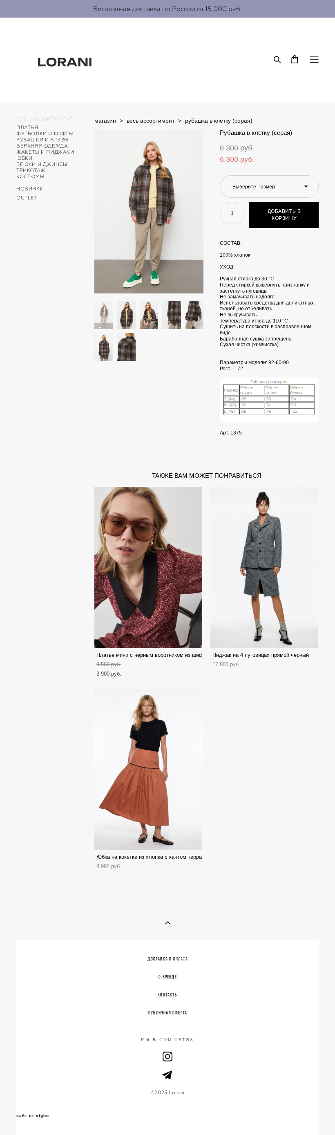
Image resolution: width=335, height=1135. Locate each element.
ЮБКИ (24, 158)
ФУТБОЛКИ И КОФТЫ (44, 134)
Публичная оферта (167, 1012)
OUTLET (27, 198)
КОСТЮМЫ (30, 176)
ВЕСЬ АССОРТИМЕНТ (44, 119)
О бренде (168, 976)
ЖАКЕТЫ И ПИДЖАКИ (45, 152)
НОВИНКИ (30, 189)
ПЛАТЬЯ (27, 127)
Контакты (168, 994)
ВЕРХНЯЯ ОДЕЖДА (42, 146)
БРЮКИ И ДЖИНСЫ (41, 164)
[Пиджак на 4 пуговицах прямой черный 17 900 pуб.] (264, 567)
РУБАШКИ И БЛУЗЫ (42, 140)
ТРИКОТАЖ (30, 170)
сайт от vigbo (32, 1116)
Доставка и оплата (167, 958)
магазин (105, 120)
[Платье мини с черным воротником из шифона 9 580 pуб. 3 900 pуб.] (148, 567)
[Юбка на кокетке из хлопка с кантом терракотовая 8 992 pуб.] (148, 769)
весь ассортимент (150, 120)
